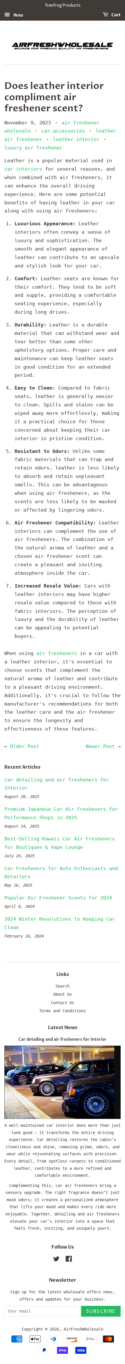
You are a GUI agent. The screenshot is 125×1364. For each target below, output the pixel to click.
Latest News (62, 1027)
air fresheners (56, 653)
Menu (17, 15)
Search (62, 986)
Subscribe (101, 1311)
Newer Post (100, 746)
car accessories (63, 131)
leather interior (76, 139)
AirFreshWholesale (83, 1329)
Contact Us (62, 1002)
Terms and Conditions (62, 1010)
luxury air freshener (33, 148)
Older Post (24, 746)
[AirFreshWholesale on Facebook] (68, 1260)
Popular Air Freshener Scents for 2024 (58, 898)
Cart (115, 15)
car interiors (23, 169)
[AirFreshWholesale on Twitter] (56, 1260)
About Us (62, 994)
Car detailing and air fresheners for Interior (62, 1039)
